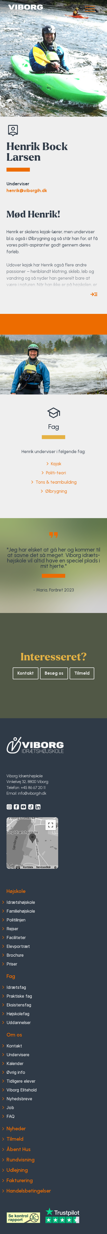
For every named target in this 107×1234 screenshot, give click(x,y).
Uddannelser (18, 1022)
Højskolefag (17, 1013)
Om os (14, 1035)
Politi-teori (56, 472)
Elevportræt (18, 946)
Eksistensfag (18, 1004)
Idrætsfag (16, 987)
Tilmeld (82, 673)
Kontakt (25, 673)
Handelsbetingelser (28, 1191)
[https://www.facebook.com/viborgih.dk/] (16, 806)
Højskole (15, 891)
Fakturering (19, 1180)
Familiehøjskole (20, 911)
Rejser (12, 928)
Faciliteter (16, 937)
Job (10, 1107)
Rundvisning (20, 1160)
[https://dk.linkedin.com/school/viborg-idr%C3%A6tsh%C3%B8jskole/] (38, 806)
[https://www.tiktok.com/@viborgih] (31, 806)
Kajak (56, 463)
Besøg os (54, 673)
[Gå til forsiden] (25, 9)
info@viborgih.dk (32, 793)
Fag (10, 976)
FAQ (10, 1116)
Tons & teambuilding (56, 482)
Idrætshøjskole (20, 902)
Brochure (15, 955)
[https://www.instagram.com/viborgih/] (9, 806)
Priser (11, 964)
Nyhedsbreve (19, 1098)
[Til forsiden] (35, 745)
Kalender (14, 1063)
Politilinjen (15, 919)
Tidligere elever (20, 1081)
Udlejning (17, 1170)
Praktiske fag (19, 996)
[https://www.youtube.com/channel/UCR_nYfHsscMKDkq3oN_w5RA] (23, 806)
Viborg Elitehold (21, 1089)
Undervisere (17, 1054)
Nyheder (16, 1128)
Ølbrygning (56, 491)
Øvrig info (15, 1072)
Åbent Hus (18, 1149)
